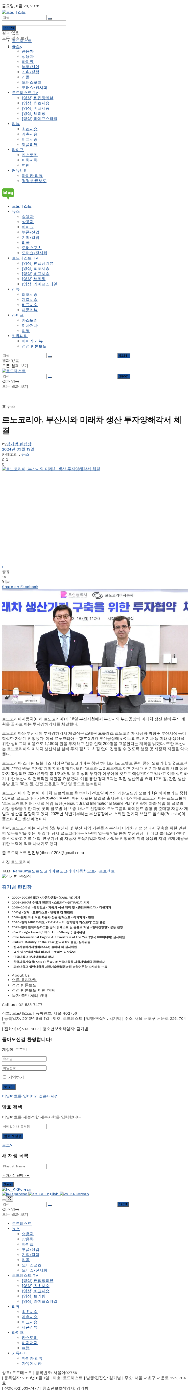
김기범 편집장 (18, 444)
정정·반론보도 (34, 180)
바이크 (28, 61)
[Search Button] (50, 19)
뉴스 (16, 46)
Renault (20, 871)
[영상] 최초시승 (35, 103)
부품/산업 (30, 66)
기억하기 (16, 1077)
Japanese (18, 1194)
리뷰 (16, 123)
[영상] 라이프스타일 (39, 118)
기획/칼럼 (30, 72)
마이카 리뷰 (32, 175)
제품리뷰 (30, 144)
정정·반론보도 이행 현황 (33, 990)
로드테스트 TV (25, 92)
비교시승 (30, 139)
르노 (32, 871)
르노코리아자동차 (71, 871)
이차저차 (30, 160)
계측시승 (30, 134)
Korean (24, 1189)
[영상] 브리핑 (34, 113)
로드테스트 (22, 41)
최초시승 (30, 129)
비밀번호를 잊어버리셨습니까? (29, 1096)
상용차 (28, 56)
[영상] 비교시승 (35, 108)
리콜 (26, 77)
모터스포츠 (32, 82)
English (52, 1194)
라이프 (18, 149)
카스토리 (30, 155)
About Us (21, 975)
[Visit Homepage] (14, 12)
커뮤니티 (20, 170)
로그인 (8, 1145)
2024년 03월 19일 (18, 449)
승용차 (28, 51)
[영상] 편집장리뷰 (37, 98)
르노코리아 (45, 871)
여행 (26, 165)
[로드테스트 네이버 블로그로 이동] (95, 194)
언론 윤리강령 (24, 980)
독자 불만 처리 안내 (29, 995)
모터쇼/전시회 (34, 87)
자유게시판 (32, 1363)
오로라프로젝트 (101, 871)
